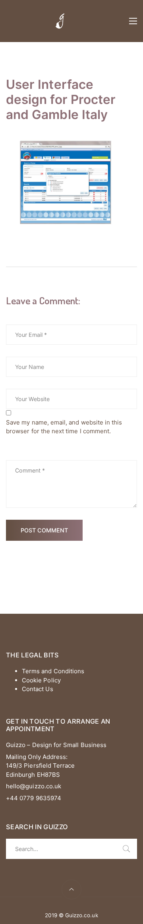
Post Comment (44, 530)
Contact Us (37, 689)
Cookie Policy (41, 680)
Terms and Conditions (53, 671)
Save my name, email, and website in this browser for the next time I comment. (64, 427)
